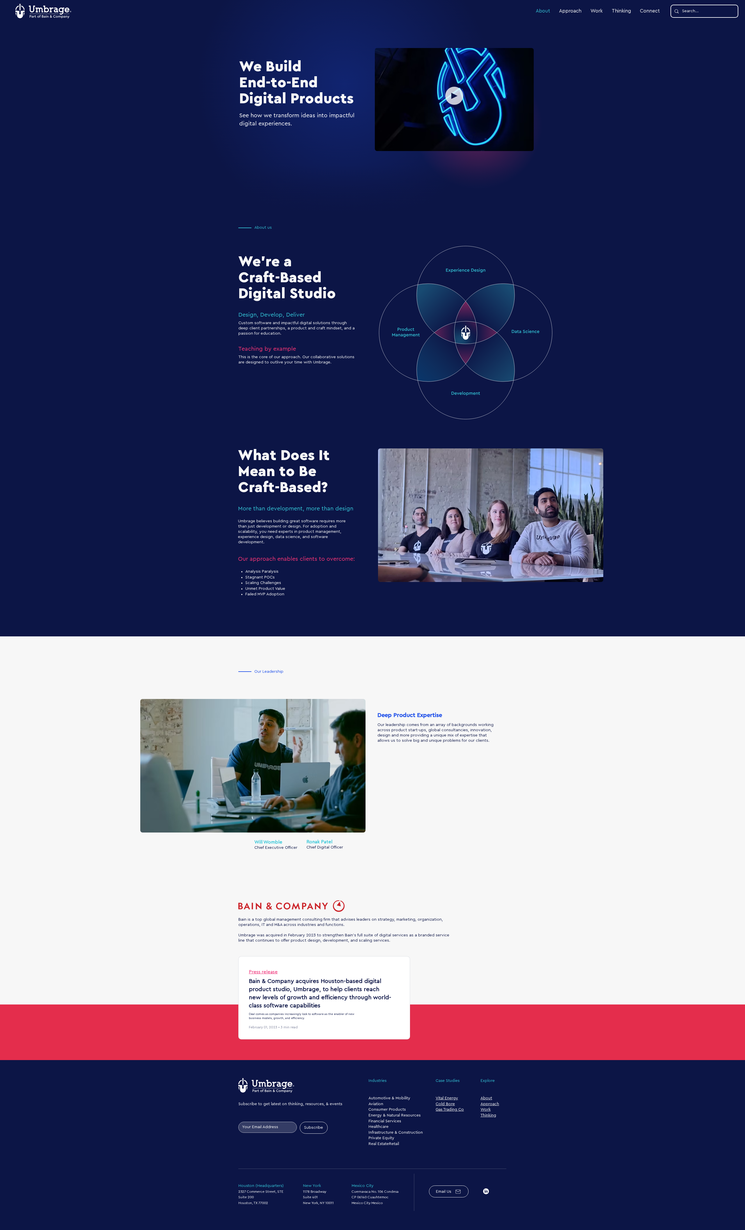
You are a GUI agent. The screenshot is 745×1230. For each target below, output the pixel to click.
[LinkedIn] (486, 1191)
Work (485, 1109)
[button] (454, 96)
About (486, 1098)
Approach (489, 1104)
